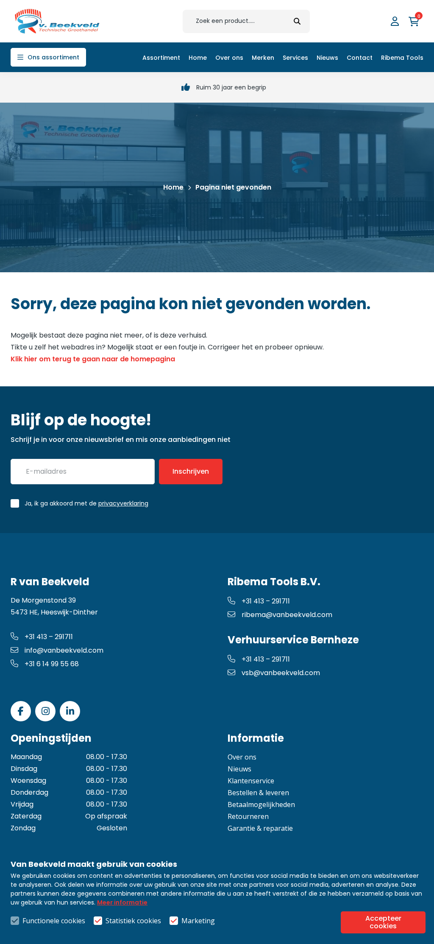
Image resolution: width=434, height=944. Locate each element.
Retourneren (248, 816)
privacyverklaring (123, 503)
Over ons (242, 757)
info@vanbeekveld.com (64, 650)
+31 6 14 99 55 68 (52, 664)
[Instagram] (45, 711)
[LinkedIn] (70, 711)
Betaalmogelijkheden (261, 804)
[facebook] (21, 711)
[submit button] (297, 21)
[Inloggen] (396, 21)
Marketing (198, 920)
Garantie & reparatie (260, 828)
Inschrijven (190, 471)
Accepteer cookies (383, 922)
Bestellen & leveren (258, 792)
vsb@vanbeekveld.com (281, 673)
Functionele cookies (53, 920)
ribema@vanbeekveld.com (287, 615)
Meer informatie (122, 902)
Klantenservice (251, 780)
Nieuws (239, 769)
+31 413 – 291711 (49, 637)
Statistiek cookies (133, 920)
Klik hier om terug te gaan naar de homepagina (93, 359)
